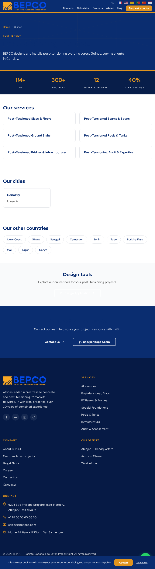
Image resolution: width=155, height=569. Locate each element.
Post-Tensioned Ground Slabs (29, 135)
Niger (25, 250)
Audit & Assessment (94, 429)
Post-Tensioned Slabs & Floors (29, 119)
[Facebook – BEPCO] (6, 417)
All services (88, 386)
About (110, 8)
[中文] (144, 3)
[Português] (138, 3)
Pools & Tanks (90, 415)
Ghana (36, 239)
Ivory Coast (14, 239)
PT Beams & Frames (94, 400)
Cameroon (76, 239)
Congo (43, 250)
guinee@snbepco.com (94, 342)
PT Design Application (75, 293)
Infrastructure (90, 422)
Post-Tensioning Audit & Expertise (108, 152)
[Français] (120, 3)
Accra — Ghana (91, 456)
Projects (98, 8)
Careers (8, 470)
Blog (119, 8)
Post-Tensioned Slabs (95, 393)
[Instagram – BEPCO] (24, 417)
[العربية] (150, 3)
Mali (9, 250)
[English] (126, 3)
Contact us (52, 342)
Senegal (55, 239)
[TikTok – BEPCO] (33, 417)
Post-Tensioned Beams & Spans (107, 119)
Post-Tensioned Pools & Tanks (105, 135)
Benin (97, 239)
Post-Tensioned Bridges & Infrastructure (37, 152)
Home (6, 27)
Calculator (83, 8)
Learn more (141, 562)
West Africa (89, 463)
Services (68, 8)
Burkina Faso (135, 239)
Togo (114, 239)
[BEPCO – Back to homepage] (24, 6)
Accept (123, 562)
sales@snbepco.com (22, 525)
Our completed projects (19, 456)
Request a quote (139, 8)
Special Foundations (94, 408)
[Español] (132, 3)
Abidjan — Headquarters (97, 449)
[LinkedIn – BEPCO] (15, 417)
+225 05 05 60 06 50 (22, 517)
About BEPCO (12, 449)
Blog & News (11, 463)
